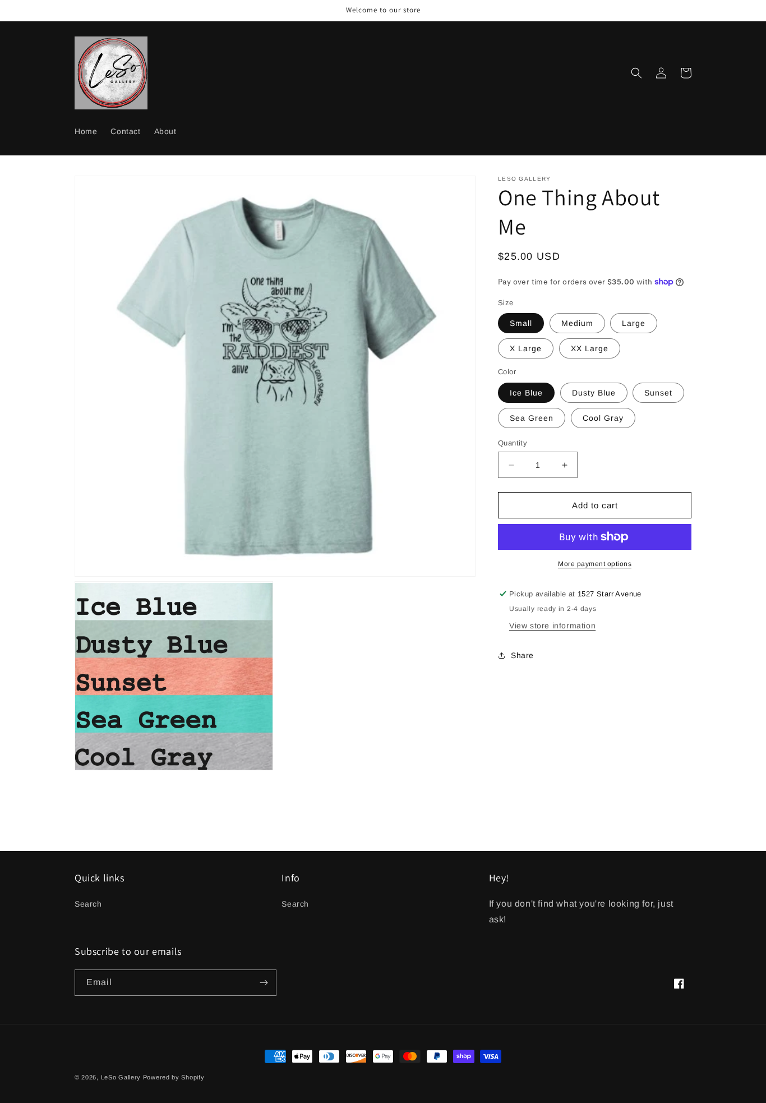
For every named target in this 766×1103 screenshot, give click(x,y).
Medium (577, 323)
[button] (636, 73)
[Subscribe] (263, 982)
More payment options (594, 564)
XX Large (589, 348)
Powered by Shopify (174, 1077)
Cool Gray (603, 417)
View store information (552, 625)
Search (88, 903)
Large (633, 323)
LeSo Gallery (121, 1077)
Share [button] (522, 655)
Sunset (658, 392)
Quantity (512, 443)
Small (521, 323)
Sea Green (531, 417)
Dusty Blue (594, 392)
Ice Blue (526, 392)
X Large (526, 348)
